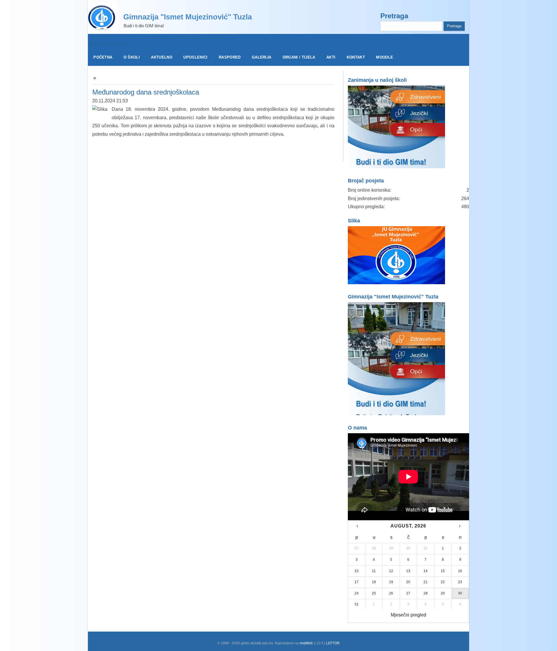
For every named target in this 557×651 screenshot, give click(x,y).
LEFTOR (333, 643)
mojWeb (306, 643)
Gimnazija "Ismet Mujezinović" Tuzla (187, 16)
